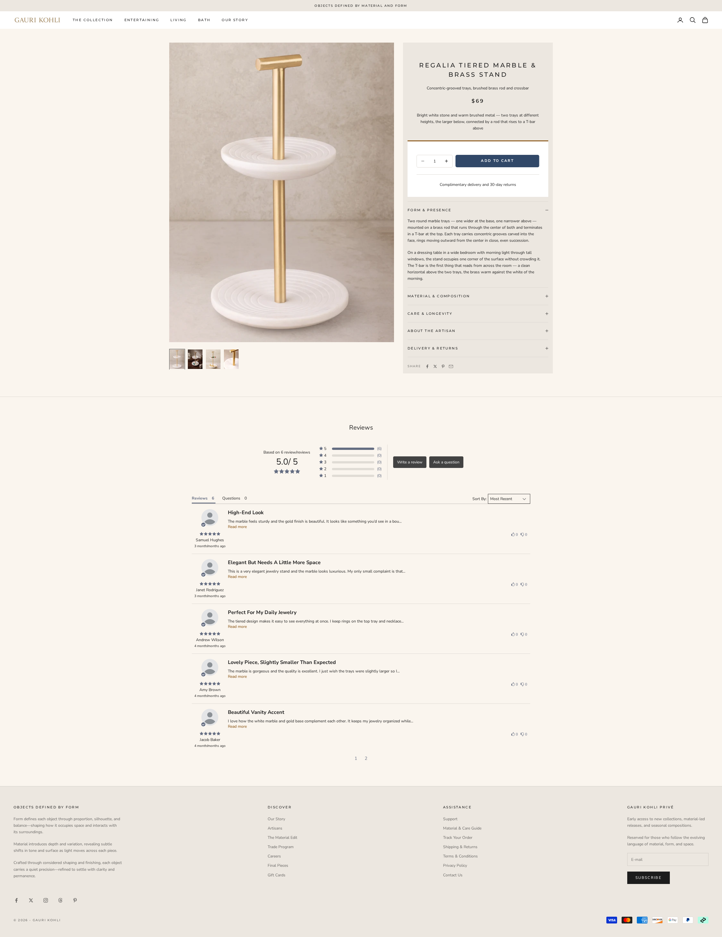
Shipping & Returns (460, 847)
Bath (204, 20)
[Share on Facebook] (427, 366)
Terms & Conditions (460, 856)
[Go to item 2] (195, 359)
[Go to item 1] (177, 359)
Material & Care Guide (462, 828)
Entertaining (141, 20)
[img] (210, 534)
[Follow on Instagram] (46, 900)
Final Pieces (278, 865)
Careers (274, 856)
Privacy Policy (455, 865)
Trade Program (281, 847)
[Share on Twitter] (435, 366)
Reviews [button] (200, 498)
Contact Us (453, 875)
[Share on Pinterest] (443, 366)
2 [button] (366, 758)
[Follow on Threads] (60, 900)
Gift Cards (276, 875)
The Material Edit (282, 837)
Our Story (235, 20)
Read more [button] (237, 526)
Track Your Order (457, 837)
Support (450, 819)
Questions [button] (231, 498)
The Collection (93, 20)
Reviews (361, 427)
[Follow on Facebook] (16, 900)
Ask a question (446, 462)
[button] (350, 448)
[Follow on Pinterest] (75, 900)
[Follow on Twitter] (31, 900)
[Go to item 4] (231, 359)
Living (178, 20)
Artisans (275, 828)
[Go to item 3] (213, 359)
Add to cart (497, 160)
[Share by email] (451, 366)
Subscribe (648, 877)
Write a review (409, 462)
